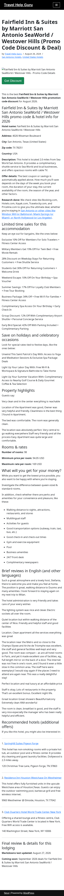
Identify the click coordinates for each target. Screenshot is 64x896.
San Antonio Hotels (11, 57)
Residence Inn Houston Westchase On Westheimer (33, 777)
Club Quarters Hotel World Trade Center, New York (32, 812)
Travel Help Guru (13, 53)
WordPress (28, 893)
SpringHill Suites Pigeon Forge (21, 743)
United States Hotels (32, 57)
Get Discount (13, 80)
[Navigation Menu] (56, 4)
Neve (6, 893)
